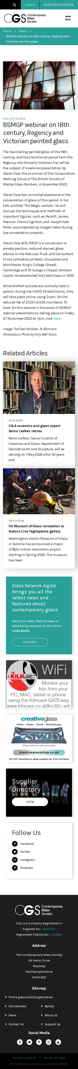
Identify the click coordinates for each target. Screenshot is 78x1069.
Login (30, 5)
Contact (30, 642)
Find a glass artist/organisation (31, 997)
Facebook (27, 844)
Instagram (27, 860)
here (57, 318)
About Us (51, 1015)
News (12, 1015)
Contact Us (16, 1024)
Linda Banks (21, 631)
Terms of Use (54, 1058)
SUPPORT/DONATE (59, 5)
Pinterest (26, 868)
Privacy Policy (24, 1058)
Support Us (52, 1024)
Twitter (25, 852)
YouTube (58, 1042)
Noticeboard (17, 1006)
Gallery (49, 1006)
